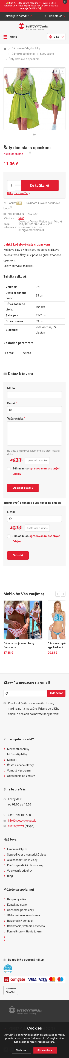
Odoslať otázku (23, 487)
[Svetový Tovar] (5, 48)
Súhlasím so (36, 471)
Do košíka (37, 185)
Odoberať (56, 693)
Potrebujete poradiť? (16, 16)
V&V (21, 218)
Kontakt (11, 759)
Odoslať (18, 555)
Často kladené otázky (20, 765)
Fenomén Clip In (17, 849)
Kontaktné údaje (17, 904)
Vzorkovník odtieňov (20, 870)
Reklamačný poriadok (20, 920)
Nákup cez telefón (17, 193)
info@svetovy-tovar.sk (22, 820)
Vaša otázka (16, 418)
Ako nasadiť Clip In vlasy (22, 860)
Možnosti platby (17, 754)
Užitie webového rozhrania (23, 915)
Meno (11, 388)
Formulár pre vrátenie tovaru (24, 931)
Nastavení (21, 1050)
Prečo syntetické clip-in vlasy (25, 865)
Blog (10, 876)
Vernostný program (19, 770)
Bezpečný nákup (17, 899)
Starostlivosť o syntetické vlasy (26, 854)
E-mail (12, 403)
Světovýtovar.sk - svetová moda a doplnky (34, 26)
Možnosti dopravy (18, 749)
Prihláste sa (54, 16)
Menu (13, 36)
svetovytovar (16, 826)
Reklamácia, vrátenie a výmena (26, 926)
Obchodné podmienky (20, 910)
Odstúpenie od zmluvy (21, 776)
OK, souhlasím (45, 1050)
